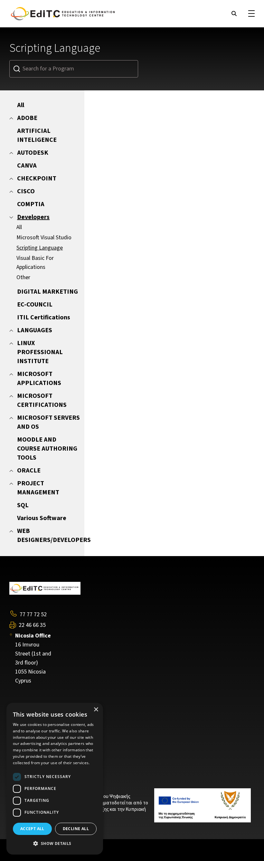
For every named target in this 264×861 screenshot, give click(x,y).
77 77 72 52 (33, 614)
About (16, 728)
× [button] (95, 709)
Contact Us (22, 747)
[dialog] (54, 779)
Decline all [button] (76, 828)
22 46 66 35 (32, 625)
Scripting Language (39, 248)
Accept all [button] (32, 828)
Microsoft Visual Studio (43, 238)
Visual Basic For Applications (35, 262)
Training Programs (31, 738)
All (19, 227)
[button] (55, 843)
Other (23, 277)
